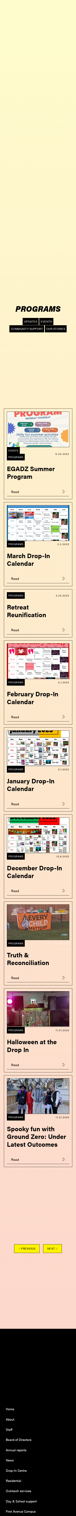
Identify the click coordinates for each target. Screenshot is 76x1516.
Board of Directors (18, 1439)
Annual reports (16, 1450)
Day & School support (21, 1501)
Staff (9, 1429)
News (10, 1460)
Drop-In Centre (16, 1470)
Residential (13, 1480)
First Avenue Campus (21, 1511)
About (10, 1419)
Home (10, 1409)
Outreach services (18, 1491)
